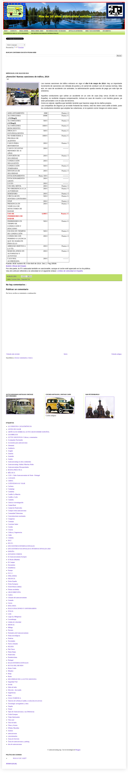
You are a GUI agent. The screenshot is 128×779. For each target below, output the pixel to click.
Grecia (10, 603)
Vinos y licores (12, 725)
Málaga (10, 627)
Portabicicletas (12, 657)
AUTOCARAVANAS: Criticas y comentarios (22, 437)
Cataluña (11, 500)
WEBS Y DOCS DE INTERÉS (92, 30)
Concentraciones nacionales (17, 516)
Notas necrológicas (14, 635)
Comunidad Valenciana (15, 513)
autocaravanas (12, 733)
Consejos (11, 521)
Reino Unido (12, 668)
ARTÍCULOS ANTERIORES (76, 30)
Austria (10, 459)
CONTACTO (13, 30)
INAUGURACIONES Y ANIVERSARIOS (22, 608)
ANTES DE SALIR (14, 429)
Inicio (65, 354)
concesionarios (12, 736)
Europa (10, 570)
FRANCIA (11, 578)
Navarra (10, 630)
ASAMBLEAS (13, 434)
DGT (9, 540)
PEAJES (11, 646)
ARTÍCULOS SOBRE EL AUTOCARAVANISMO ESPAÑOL (29, 432)
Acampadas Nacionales (15, 440)
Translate (21, 47)
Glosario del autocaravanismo (17, 597)
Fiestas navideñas (13, 589)
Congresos (11, 519)
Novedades (11, 641)
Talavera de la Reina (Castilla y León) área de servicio (25, 701)
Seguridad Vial (25, 279)
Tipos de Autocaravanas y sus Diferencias (21, 712)
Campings (11, 489)
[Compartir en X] (26, 276)
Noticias (10, 638)
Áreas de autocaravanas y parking (18, 741)
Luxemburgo (12, 619)
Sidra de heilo (12, 687)
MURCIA (11, 625)
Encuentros (11, 565)
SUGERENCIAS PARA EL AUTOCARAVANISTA (16, 33)
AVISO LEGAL (11, 764)
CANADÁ (11, 478)
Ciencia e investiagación (15, 502)
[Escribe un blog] (24, 276)
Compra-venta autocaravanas (17, 510)
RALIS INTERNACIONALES (18, 663)
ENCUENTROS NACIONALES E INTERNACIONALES (44, 33)
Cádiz (10, 535)
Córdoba (11, 538)
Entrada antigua (117, 354)
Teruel (10, 709)
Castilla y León (13, 497)
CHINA (10, 481)
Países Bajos (12, 652)
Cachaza (10, 486)
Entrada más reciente (13, 354)
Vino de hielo (12, 722)
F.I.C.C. (10, 573)
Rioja (9, 673)
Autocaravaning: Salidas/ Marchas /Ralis (21, 464)
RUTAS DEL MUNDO (15, 665)
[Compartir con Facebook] (29, 276)
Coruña (10, 527)
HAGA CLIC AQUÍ (19, 758)
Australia (11, 456)
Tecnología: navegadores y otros (18, 703)
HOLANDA (12, 606)
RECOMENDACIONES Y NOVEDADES (56, 30)
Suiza (10, 695)
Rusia (10, 676)
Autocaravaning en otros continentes (19, 462)
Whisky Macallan (13, 728)
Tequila (10, 706)
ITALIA (10, 611)
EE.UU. (10, 543)
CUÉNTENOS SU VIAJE (16, 483)
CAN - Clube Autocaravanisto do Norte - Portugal (24, 475)
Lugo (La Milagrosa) (14, 617)
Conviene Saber (16, 279)
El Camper (11, 562)
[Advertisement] (42, 64)
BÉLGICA (11, 472)
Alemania (11, 445)
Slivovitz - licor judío (14, 690)
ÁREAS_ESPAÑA (23, 30)
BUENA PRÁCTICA (15, 470)
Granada (10, 600)
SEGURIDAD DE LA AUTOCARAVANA (22, 679)
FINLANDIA (12, 576)
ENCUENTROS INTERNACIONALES (21, 546)
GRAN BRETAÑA (14, 592)
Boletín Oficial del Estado (16, 266)
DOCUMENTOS (107, 30)
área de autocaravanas (15, 744)
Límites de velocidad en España (70, 271)
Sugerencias (12, 693)
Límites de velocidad (14, 622)
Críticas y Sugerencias (15, 532)
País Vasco (11, 649)
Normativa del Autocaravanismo (18, 633)
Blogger (77, 750)
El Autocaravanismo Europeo (17, 557)
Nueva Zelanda (13, 644)
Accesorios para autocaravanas (17, 443)
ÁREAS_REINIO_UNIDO (37, 30)
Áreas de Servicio (13, 739)
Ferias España (12, 581)
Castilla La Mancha (14, 494)
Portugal (10, 660)
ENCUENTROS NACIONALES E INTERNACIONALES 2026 (29, 549)
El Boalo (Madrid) (14, 559)
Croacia (10, 530)
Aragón (10, 451)
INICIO (6, 30)
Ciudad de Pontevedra (15, 508)
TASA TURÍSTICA (14, 698)
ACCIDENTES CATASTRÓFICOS (20, 426)
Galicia (10, 595)
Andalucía (11, 448)
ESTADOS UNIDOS (15, 554)
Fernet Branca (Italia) (14, 587)
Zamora (10, 731)
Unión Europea (13, 714)
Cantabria (11, 491)
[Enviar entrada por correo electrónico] (7, 79)
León (9, 614)
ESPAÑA (11, 551)
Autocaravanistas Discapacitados (18, 467)
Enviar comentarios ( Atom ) (24, 358)
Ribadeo (10, 671)
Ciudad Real (12, 505)
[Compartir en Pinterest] (31, 276)
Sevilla (10, 684)
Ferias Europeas (13, 584)
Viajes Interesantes (14, 717)
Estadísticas (11, 568)
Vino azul (11, 720)
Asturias (10, 453)
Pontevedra (11, 654)
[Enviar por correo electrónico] (22, 276)
